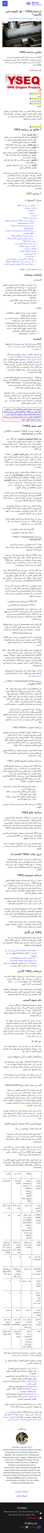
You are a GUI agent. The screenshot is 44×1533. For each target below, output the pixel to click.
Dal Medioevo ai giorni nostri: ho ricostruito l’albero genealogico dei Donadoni (23, 960)
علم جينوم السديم (24, 165)
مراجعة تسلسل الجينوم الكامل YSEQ (20, 238)
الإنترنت (16, 981)
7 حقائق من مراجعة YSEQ (26, 205)
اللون (34, 1371)
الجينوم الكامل (31, 1381)
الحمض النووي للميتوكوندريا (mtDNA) (28, 357)
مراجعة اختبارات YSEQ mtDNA (22, 236)
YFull (40, 403)
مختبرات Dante (30, 1376)
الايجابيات (30, 211)
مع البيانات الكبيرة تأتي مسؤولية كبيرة (20, 259)
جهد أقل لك (30, 256)
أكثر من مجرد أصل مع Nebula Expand (20, 261)
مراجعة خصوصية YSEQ (27, 246)
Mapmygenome (30, 1386)
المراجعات (38, 19)
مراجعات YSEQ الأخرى (27, 251)
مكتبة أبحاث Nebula (18, 1116)
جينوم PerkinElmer (29, 1389)
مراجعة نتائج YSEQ (29, 241)
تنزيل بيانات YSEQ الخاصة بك (25, 244)
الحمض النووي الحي (34, 676)
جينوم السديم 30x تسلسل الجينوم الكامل (19, 264)
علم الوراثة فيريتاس (29, 1396)
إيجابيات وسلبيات (30, 208)
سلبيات (31, 213)
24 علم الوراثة (31, 1368)
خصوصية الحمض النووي (12, 1077)
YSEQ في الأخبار (30, 249)
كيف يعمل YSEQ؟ (29, 218)
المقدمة (33, 216)
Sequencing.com (29, 1394)
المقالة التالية (21, 1496)
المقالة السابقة (21, 1492)
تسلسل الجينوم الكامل (33, 1149)
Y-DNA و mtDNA (28, 1355)
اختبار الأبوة (16, 1355)
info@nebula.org (33, 1518)
